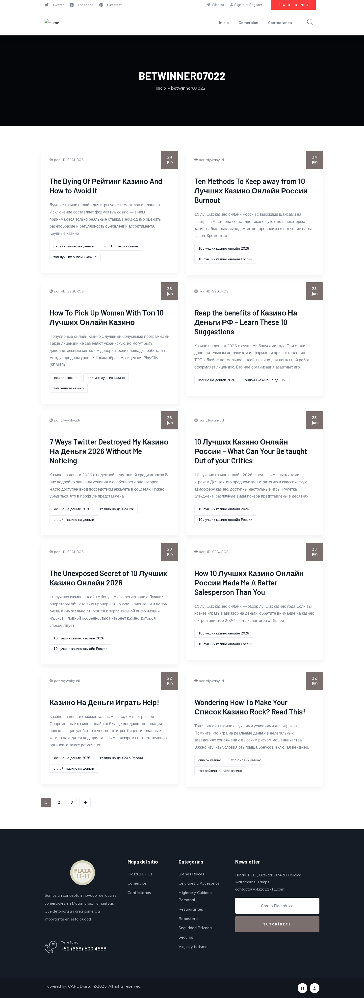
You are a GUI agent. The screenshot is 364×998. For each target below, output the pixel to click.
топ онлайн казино (68, 388)
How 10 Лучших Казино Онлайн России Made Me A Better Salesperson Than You (249, 582)
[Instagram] (314, 988)
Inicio (224, 22)
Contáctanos (280, 22)
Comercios (248, 22)
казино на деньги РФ (117, 509)
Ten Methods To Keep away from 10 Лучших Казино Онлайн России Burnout (251, 190)
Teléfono (70, 942)
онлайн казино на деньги (73, 246)
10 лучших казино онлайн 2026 (223, 248)
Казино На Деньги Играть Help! (104, 702)
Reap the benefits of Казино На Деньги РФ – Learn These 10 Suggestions (245, 322)
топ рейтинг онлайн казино (220, 770)
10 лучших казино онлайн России (225, 259)
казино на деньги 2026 (216, 380)
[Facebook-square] (302, 988)
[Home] (52, 22)
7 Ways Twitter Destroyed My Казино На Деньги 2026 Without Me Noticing (109, 451)
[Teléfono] (51, 947)
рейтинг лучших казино (106, 377)
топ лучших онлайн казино (75, 257)
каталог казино (65, 377)
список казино (209, 760)
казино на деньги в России (121, 758)
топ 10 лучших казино (121, 246)
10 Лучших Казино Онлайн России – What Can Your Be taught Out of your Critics (250, 451)
